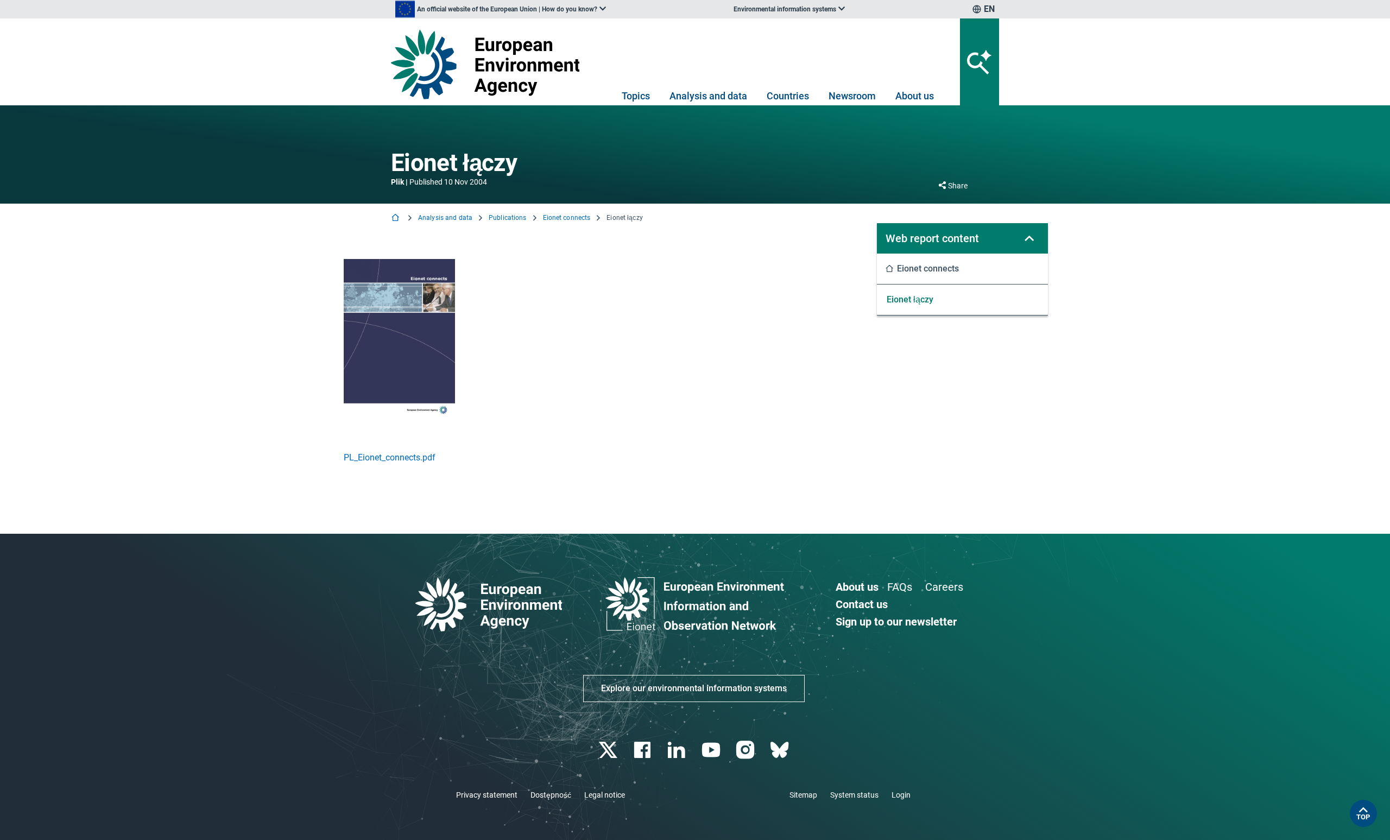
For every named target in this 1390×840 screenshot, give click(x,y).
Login (901, 795)
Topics (636, 96)
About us (914, 96)
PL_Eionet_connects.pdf (389, 457)
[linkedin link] (678, 750)
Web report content (932, 238)
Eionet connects (567, 218)
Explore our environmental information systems (694, 688)
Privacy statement (486, 795)
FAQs (899, 586)
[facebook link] (644, 750)
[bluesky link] (780, 750)
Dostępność (550, 795)
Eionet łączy (910, 299)
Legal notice (604, 795)
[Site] (489, 64)
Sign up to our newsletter (896, 621)
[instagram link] (746, 750)
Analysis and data (708, 96)
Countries (788, 96)
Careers (944, 586)
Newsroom (852, 96)
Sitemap (803, 795)
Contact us (862, 604)
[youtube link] (712, 750)
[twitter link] (609, 750)
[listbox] (500, 9)
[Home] (396, 218)
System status (854, 795)
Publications (507, 218)
